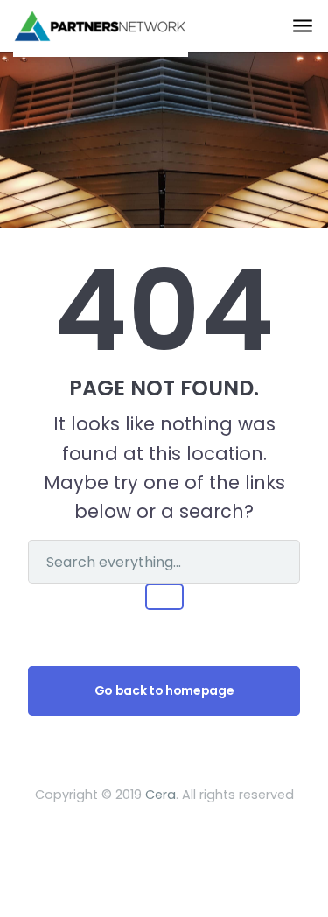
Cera (160, 794)
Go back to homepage (164, 690)
